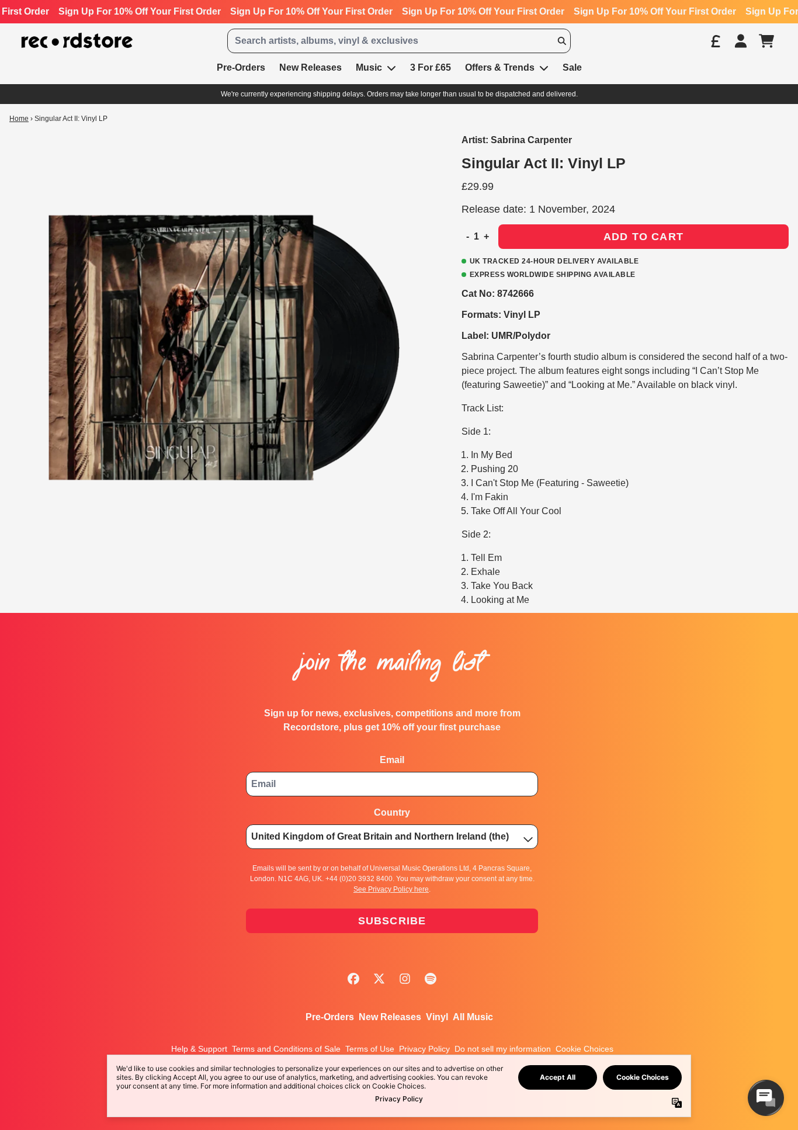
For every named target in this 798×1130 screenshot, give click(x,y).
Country (392, 812)
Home (19, 119)
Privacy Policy (424, 1048)
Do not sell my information (502, 1048)
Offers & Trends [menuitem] (500, 67)
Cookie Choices (584, 1048)
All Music (473, 1017)
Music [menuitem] (369, 67)
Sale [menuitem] (572, 67)
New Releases (390, 1017)
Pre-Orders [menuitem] (241, 67)
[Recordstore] (77, 41)
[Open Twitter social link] (379, 979)
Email (392, 760)
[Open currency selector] (715, 41)
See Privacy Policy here (391, 889)
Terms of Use (369, 1048)
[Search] (561, 41)
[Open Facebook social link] (353, 979)
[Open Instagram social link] (405, 979)
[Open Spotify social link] (430, 979)
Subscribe (392, 921)
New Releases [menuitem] (310, 67)
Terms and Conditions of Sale (286, 1048)
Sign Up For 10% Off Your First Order (139, 11)
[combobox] (398, 41)
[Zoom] (223, 347)
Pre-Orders (330, 1017)
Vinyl (437, 1017)
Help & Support (199, 1048)
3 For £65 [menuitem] (430, 67)
